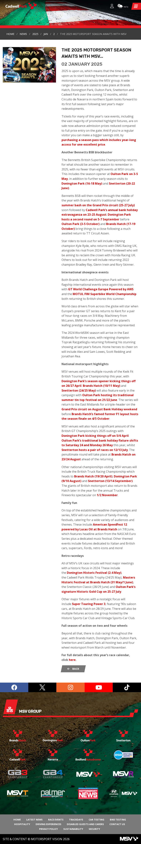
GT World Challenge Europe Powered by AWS (100, 289)
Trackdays (76, 819)
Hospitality (22, 824)
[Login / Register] (110, 6)
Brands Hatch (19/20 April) (93, 476)
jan (46, 34)
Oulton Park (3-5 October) (81, 224)
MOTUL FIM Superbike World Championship (104, 294)
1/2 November (107, 495)
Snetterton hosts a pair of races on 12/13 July (95, 450)
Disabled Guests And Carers (85, 824)
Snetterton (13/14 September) (110, 481)
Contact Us (117, 824)
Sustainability (73, 829)
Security (94, 829)
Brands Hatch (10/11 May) (101, 386)
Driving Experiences (48, 824)
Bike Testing (118, 819)
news (23, 34)
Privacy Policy (48, 829)
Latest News (34, 819)
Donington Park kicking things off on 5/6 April (95, 436)
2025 (35, 34)
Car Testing (96, 819)
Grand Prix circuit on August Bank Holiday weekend (99, 409)
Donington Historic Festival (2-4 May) (94, 573)
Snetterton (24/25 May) (79, 390)
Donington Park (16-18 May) (82, 183)
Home (10, 34)
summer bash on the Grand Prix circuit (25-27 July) (98, 205)
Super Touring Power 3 (88, 604)
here (72, 660)
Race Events (56, 819)
